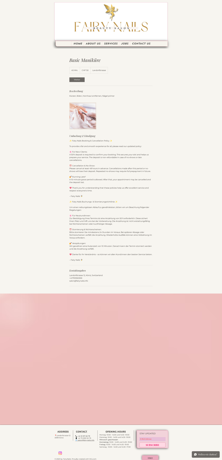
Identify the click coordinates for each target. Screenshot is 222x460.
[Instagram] (60, 453)
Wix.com (92, 459)
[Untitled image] (82, 115)
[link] (77, 79)
